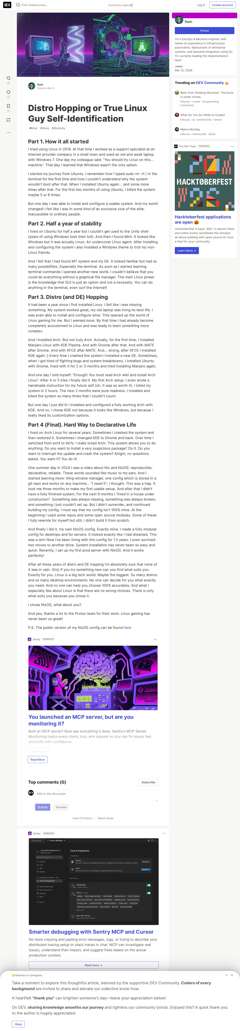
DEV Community (210, 83)
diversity (58, 128)
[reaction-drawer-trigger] (8, 80)
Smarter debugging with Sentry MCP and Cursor (91, 932)
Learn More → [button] (187, 250)
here (127, 627)
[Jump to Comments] (8, 93)
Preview (61, 807)
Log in (201, 5)
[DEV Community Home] (7, 4)
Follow (204, 30)
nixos (44, 128)
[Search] (18, 5)
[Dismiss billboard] (231, 975)
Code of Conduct (82, 818)
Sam (40, 84)
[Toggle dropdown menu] (155, 639)
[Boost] (8, 120)
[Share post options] (8, 132)
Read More (38, 759)
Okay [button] (18, 1024)
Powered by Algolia (119, 5)
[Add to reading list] (8, 107)
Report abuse (105, 818)
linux (33, 128)
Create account (222, 5)
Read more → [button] (93, 965)
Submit (42, 807)
